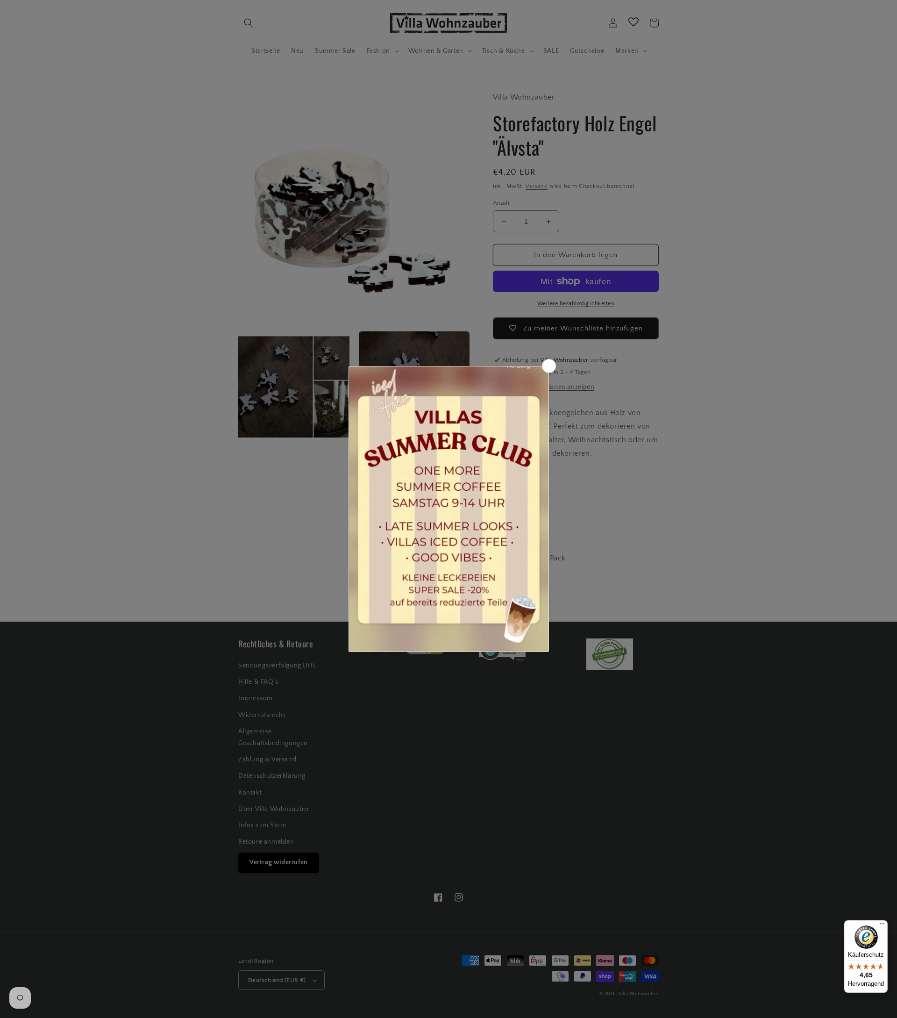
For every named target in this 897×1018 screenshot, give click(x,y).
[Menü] (882, 926)
